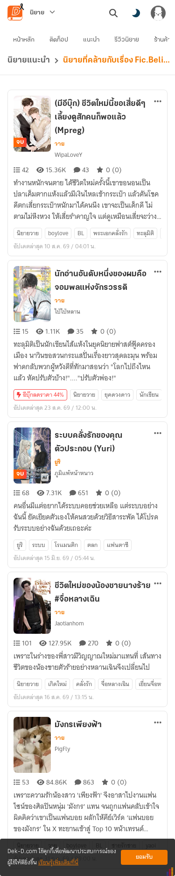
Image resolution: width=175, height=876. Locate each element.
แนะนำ (91, 39)
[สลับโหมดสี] (135, 13)
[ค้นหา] (113, 13)
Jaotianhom (69, 623)
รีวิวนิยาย (126, 39)
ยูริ (58, 462)
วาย (59, 143)
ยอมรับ (144, 857)
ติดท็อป (58, 39)
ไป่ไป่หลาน (67, 311)
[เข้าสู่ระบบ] (158, 13)
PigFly (62, 748)
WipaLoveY (68, 154)
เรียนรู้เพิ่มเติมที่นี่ (58, 862)
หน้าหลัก (24, 39)
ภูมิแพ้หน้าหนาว (74, 473)
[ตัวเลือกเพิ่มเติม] (157, 101)
